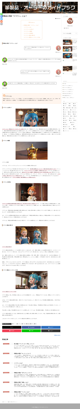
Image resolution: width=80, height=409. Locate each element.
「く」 (15, 323)
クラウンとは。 (28, 27)
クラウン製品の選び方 (30, 35)
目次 (30, 22)
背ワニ (32, 323)
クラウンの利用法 (29, 33)
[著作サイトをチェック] (64, 28)
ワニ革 (24, 323)
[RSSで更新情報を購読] (68, 28)
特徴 (28, 323)
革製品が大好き (70, 25)
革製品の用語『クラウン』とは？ (31, 25)
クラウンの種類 (28, 31)
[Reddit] (1, 21)
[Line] (1, 14)
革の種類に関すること (7, 323)
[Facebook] (1, 16)
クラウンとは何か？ (29, 29)
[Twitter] (1, 19)
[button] (50, 330)
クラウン (19, 323)
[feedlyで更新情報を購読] (66, 28)
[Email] (1, 24)
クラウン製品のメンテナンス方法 (32, 37)
